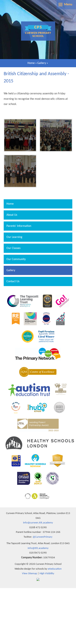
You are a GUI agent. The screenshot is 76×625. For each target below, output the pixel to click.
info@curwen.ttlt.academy (38, 522)
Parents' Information (18, 226)
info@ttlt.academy (38, 548)
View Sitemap (29, 573)
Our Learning (14, 237)
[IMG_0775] (20, 135)
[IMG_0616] (56, 135)
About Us (11, 215)
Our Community (16, 259)
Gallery (41, 63)
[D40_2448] (20, 171)
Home (31, 63)
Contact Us (12, 281)
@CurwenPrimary (42, 537)
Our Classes (13, 248)
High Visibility (46, 573)
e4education (55, 569)
